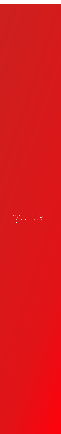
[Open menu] (1, 1)
